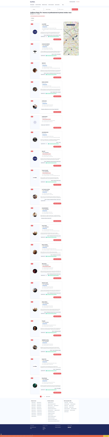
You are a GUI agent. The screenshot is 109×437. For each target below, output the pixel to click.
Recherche (33, 6)
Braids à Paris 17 (56, 405)
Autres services (57, 4)
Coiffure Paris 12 (39, 410)
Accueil (31, 6)
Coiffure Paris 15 (34, 413)
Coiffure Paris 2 (39, 402)
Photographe (32, 4)
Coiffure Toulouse (71, 405)
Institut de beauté (51, 4)
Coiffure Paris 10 (39, 408)
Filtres (33, 18)
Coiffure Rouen (66, 411)
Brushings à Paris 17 (50, 410)
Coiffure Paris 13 (34, 411)
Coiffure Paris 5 (34, 405)
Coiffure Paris (66, 402)
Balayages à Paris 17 (50, 402)
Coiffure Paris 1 (34, 402)
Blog (63, 4)
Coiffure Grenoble (72, 410)
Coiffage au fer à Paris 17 (51, 413)
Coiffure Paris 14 (39, 411)
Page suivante (48, 396)
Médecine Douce (44, 4)
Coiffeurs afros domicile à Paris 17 (52, 419)
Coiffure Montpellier (73, 408)
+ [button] (64, 22)
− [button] (64, 24)
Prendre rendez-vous (57, 39)
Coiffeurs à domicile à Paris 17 (52, 416)
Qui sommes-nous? (33, 427)
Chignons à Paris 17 (57, 410)
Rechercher (75, 9)
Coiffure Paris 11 (34, 410)
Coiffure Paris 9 (34, 408)
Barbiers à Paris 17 (50, 405)
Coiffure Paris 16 (39, 413)
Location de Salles (38, 4)
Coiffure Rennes (66, 410)
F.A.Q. (43, 429)
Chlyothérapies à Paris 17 (51, 411)
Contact (44, 427)
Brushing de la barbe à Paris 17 (52, 408)
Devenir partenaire (72, 1)
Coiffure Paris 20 (34, 416)
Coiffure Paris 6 (39, 405)
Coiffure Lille (66, 405)
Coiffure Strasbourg (67, 408)
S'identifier (77, 1)
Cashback (44, 428)
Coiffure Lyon (71, 402)
